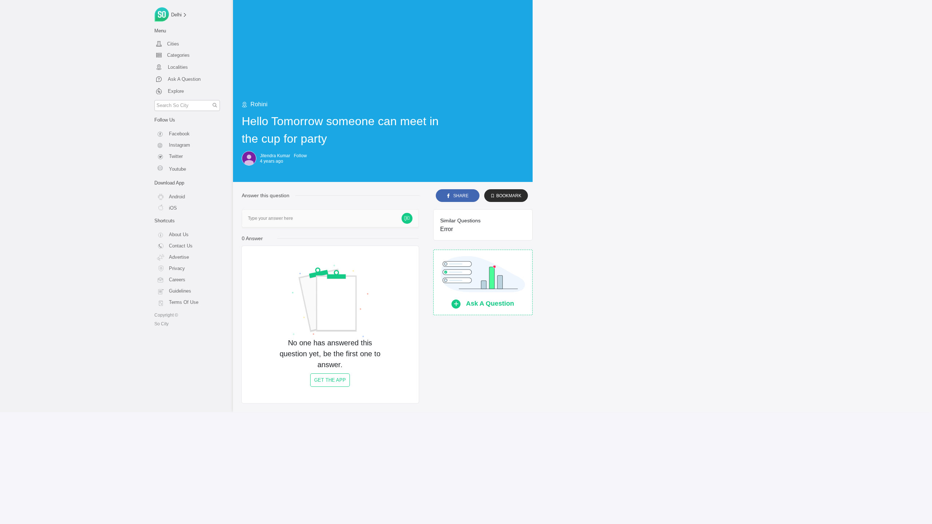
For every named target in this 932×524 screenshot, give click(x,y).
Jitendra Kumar (275, 155)
